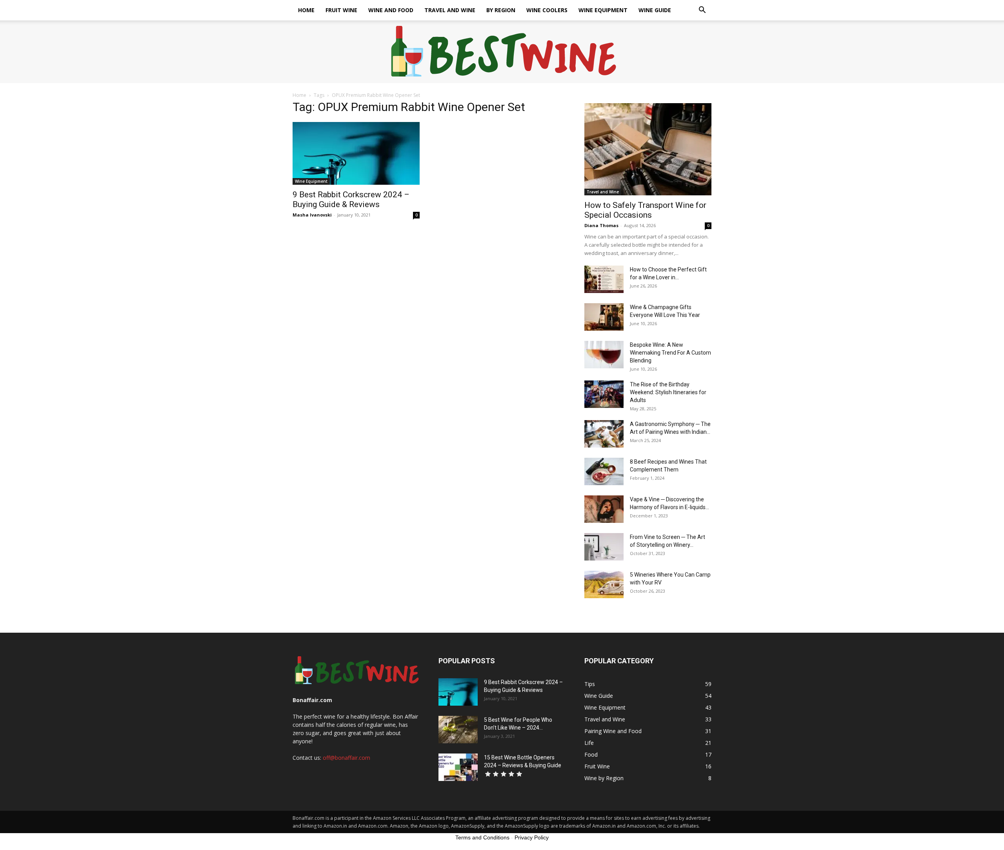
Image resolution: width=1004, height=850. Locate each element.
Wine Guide (654, 10)
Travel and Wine (449, 10)
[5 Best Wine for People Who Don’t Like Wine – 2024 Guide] (458, 729)
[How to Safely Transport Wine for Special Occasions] (647, 149)
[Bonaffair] (502, 52)
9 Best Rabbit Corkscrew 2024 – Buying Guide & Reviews (351, 199)
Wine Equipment (603, 10)
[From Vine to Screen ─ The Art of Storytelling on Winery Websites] (604, 547)
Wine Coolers (546, 10)
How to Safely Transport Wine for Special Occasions (645, 210)
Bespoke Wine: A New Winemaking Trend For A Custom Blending (670, 353)
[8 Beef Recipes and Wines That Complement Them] (604, 471)
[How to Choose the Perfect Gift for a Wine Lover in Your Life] (604, 279)
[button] (702, 11)
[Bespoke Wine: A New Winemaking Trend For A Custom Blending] (604, 354)
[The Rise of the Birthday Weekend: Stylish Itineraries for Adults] (604, 394)
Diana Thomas (601, 225)
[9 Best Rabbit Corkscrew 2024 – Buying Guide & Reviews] (356, 153)
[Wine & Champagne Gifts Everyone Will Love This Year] (604, 317)
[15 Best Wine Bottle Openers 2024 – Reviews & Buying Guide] (458, 767)
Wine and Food (390, 10)
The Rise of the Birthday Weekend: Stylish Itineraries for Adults (668, 392)
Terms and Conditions (482, 837)
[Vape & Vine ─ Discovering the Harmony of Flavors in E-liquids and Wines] (604, 509)
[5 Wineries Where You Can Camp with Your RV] (604, 584)
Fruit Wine (341, 10)
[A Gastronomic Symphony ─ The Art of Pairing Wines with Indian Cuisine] (604, 434)
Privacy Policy (532, 837)
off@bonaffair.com (346, 757)
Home (306, 10)
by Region (500, 10)
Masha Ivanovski (312, 215)
